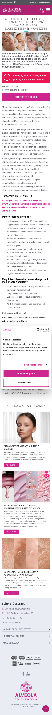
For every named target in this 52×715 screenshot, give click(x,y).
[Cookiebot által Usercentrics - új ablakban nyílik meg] (37, 330)
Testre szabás (24, 382)
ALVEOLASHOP (8, 2)
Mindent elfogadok (26, 373)
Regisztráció (33, 2)
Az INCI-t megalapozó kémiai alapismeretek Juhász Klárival (22, 507)
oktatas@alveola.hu (14, 622)
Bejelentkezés (44, 2)
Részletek (11, 465)
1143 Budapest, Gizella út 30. (19, 613)
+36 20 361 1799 (13, 618)
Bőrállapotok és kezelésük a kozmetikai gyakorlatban (21, 573)
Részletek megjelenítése (31, 365)
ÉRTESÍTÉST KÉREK (26, 97)
